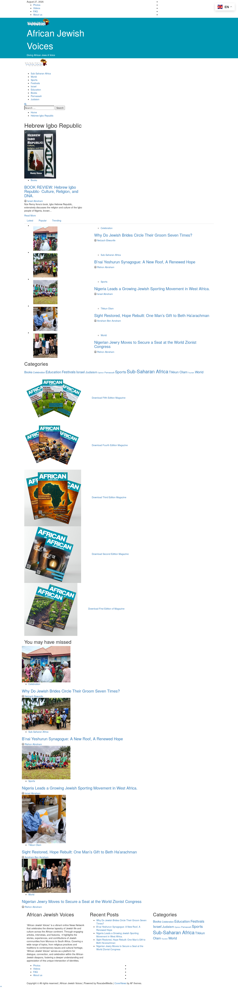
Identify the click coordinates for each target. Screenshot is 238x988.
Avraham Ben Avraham (109, 320)
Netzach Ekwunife (106, 240)
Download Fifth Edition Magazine (108, 397)
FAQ (35, 11)
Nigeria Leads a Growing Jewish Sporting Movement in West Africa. (152, 288)
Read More (30, 215)
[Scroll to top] (1, 986)
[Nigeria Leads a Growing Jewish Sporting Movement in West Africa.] (45, 291)
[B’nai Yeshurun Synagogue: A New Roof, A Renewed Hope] (45, 265)
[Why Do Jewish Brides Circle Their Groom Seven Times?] (45, 238)
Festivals (35, 83)
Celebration (107, 228)
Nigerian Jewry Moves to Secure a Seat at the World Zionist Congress (145, 344)
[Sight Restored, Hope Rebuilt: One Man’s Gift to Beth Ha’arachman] (45, 318)
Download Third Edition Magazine (109, 497)
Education (36, 89)
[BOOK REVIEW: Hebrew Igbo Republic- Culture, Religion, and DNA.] (40, 153)
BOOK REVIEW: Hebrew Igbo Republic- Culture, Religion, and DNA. (51, 191)
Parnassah (36, 96)
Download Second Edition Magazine (110, 553)
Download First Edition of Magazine (106, 608)
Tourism (191, 372)
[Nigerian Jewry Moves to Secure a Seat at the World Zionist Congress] (45, 345)
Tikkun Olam (107, 308)
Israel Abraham (35, 201)
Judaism (35, 99)
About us (37, 14)
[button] (25, 104)
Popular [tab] (43, 220)
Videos (36, 8)
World (34, 76)
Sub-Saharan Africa (41, 73)
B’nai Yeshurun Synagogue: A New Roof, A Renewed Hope (144, 262)
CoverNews (120, 983)
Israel (33, 86)
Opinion (101, 372)
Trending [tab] (56, 220)
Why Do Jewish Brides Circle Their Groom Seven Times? (143, 235)
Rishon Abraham (105, 267)
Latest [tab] (30, 220)
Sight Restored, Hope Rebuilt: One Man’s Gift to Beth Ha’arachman (151, 315)
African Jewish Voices (55, 39)
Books (34, 92)
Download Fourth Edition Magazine (110, 445)
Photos (36, 4)
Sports (34, 79)
